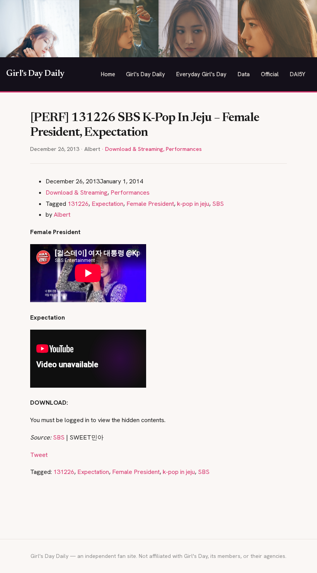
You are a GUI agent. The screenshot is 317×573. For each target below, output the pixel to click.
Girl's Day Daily (35, 74)
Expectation (107, 204)
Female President (150, 204)
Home (108, 74)
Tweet (39, 455)
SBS (218, 204)
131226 (78, 204)
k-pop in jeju (193, 204)
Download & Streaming (134, 148)
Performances (184, 148)
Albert (62, 214)
